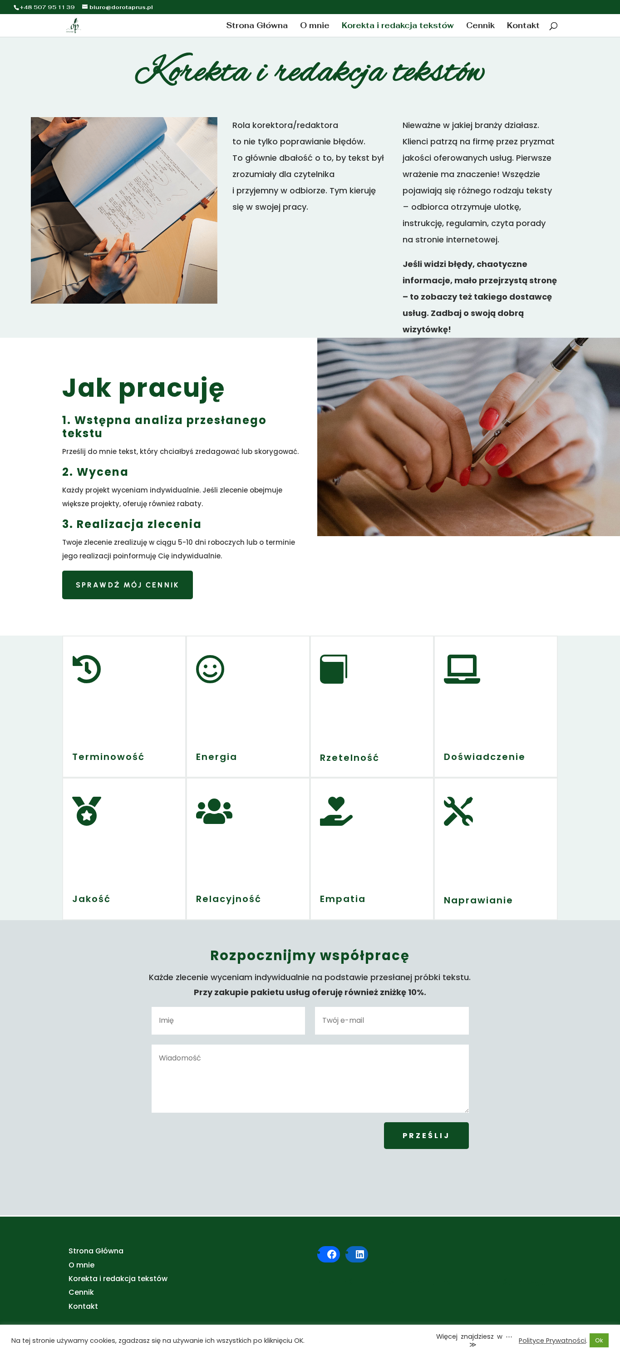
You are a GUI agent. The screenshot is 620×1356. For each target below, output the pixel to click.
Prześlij (426, 1135)
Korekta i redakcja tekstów (398, 26)
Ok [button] (599, 1340)
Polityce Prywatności (552, 1340)
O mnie (315, 26)
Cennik (480, 26)
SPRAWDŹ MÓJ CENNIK (128, 585)
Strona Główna (257, 26)
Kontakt (523, 26)
